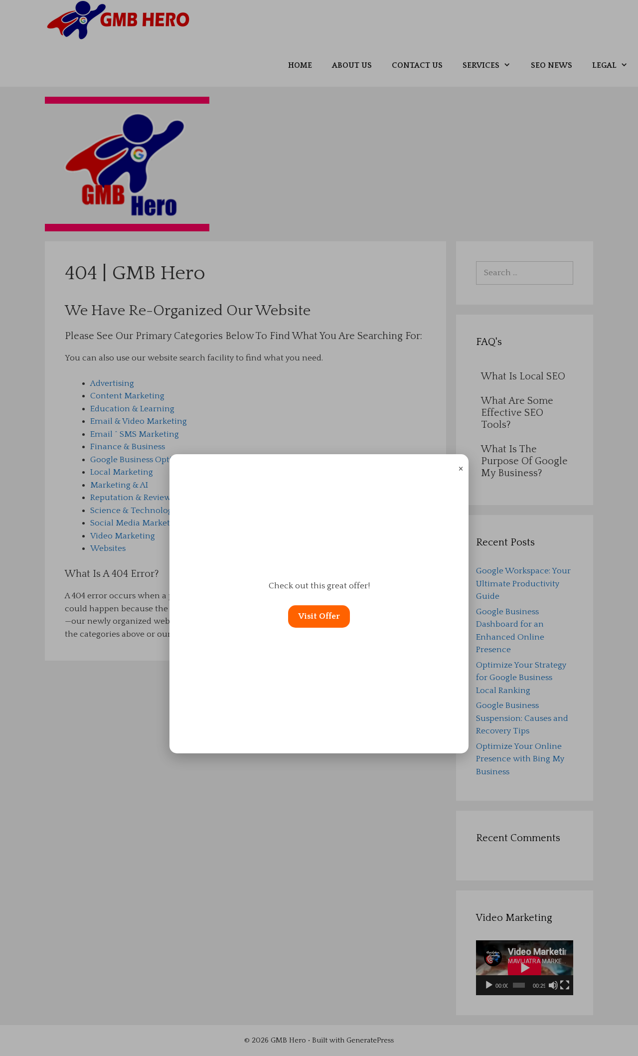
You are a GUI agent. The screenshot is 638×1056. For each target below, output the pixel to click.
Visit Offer (319, 616)
